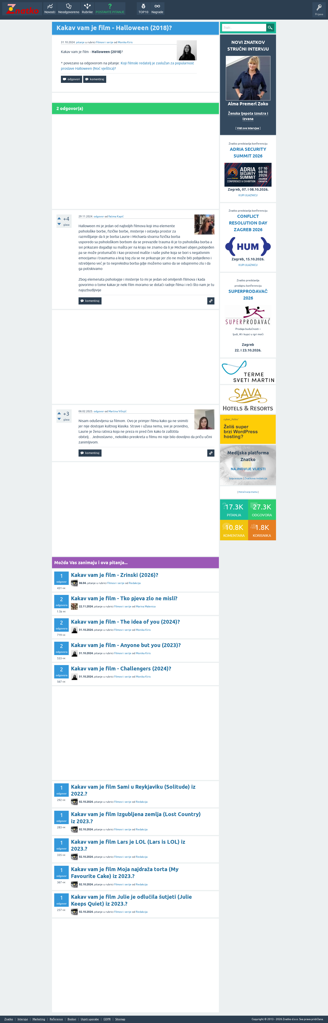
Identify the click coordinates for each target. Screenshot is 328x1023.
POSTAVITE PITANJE (110, 12)
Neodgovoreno (68, 12)
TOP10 (143, 12)
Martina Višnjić (117, 411)
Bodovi (72, 1019)
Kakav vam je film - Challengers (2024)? (121, 668)
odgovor (99, 216)
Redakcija (135, 583)
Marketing (39, 1019)
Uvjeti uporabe (90, 1019)
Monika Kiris (125, 42)
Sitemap (120, 1019)
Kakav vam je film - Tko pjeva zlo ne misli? (124, 598)
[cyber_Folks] (248, 442)
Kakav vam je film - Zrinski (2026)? (114, 575)
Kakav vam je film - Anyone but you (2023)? (126, 645)
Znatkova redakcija (255, 478)
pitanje (80, 42)
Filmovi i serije (104, 42)
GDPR (107, 1019)
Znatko (8, 1019)
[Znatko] (22, 8)
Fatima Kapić (116, 216)
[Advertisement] (135, 162)
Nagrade (157, 12)
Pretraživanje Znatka (248, 492)
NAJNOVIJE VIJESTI (248, 469)
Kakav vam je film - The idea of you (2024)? (125, 622)
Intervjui (23, 1019)
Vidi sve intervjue (248, 128)
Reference (56, 1019)
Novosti (49, 12)
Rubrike (87, 12)
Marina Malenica (146, 606)
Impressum (235, 478)
